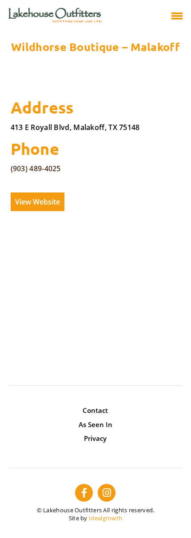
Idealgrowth (105, 518)
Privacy (95, 438)
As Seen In (95, 424)
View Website (37, 202)
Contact (95, 410)
